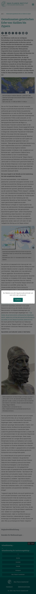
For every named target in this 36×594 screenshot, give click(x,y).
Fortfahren (18, 300)
